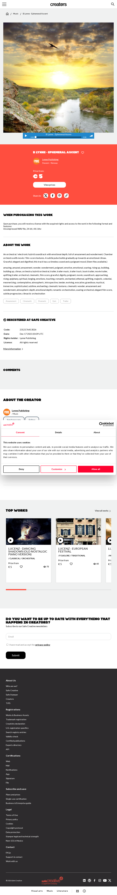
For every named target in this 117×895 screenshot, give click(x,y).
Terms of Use (12, 815)
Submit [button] (16, 655)
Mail (7, 765)
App (8, 774)
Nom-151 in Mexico (14, 840)
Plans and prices (13, 794)
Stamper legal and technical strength (22, 836)
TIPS (8, 703)
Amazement (11, 301)
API (7, 749)
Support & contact (14, 857)
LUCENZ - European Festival (73, 550)
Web (8, 761)
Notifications (11, 770)
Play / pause (26, 136)
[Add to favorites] (82, 152)
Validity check (12, 736)
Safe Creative (12, 690)
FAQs (8, 852)
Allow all (95, 469)
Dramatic (42, 301)
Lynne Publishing (50, 159)
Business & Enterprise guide (18, 803)
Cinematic (27, 301)
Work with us (12, 861)
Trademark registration (16, 719)
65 (97, 563)
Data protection (13, 832)
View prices (49, 184)
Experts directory (13, 745)
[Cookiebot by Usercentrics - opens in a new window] (101, 424)
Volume (91, 136)
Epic (54, 301)
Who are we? (11, 686)
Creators (10, 699)
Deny (21, 469)
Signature (10, 778)
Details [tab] (58, 432)
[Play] (10, 540)
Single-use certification (16, 799)
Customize (57, 469)
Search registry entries (16, 732)
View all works (102, 510)
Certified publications (15, 741)
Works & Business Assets (17, 715)
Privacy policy (12, 819)
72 (47, 566)
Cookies (9, 823)
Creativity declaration (15, 723)
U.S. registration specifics (17, 728)
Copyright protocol (14, 828)
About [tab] (97, 432)
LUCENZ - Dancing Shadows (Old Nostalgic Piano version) (27, 551)
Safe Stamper (12, 694)
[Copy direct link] (66, 195)
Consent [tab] (20, 432)
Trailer (65, 301)
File (7, 782)
